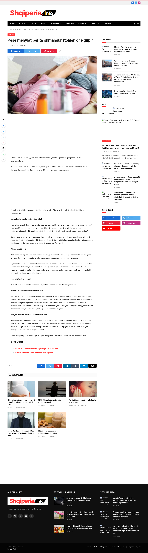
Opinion (107, 23)
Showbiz (82, 23)
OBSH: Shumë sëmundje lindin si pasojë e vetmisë (50, 401)
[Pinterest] (3, 142)
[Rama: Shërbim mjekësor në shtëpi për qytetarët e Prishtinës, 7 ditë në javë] (21, 420)
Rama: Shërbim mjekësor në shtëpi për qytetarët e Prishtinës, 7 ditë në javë (21, 433)
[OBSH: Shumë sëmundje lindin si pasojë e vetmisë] (52, 389)
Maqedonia (106, 141)
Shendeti (70, 23)
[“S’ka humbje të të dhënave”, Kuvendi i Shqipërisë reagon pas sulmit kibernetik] (107, 63)
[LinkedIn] (3, 137)
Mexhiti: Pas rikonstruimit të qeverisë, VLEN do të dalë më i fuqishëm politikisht (125, 49)
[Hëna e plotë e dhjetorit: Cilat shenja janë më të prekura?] (107, 94)
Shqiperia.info (18, 547)
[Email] (3, 148)
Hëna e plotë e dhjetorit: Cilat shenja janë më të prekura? (125, 92)
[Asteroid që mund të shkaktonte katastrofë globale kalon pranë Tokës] (59, 501)
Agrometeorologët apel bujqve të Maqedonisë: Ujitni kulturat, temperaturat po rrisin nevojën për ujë (127, 180)
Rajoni (22, 23)
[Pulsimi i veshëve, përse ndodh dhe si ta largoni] (83, 389)
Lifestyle (95, 23)
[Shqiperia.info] (33, 13)
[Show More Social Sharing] (60, 51)
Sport (44, 23)
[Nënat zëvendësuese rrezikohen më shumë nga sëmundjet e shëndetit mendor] (21, 389)
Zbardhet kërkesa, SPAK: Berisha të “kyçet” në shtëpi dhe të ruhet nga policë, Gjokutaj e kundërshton (127, 78)
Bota (34, 23)
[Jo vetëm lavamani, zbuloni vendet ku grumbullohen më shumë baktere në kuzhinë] (59, 515)
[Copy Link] (3, 159)
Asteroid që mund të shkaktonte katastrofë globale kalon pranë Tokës (78, 500)
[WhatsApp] (3, 153)
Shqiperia (103, 547)
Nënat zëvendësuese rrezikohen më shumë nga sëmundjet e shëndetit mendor (21, 402)
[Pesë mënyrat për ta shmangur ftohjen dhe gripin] (52, 85)
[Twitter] (3, 131)
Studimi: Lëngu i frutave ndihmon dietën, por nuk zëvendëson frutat (79, 527)
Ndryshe (55, 23)
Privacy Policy (12, 549)
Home (12, 23)
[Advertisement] (52, 135)
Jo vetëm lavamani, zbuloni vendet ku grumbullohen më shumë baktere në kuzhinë (80, 514)
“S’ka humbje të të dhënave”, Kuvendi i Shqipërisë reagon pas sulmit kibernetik (126, 63)
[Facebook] (3, 125)
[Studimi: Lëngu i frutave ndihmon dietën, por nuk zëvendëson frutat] (59, 529)
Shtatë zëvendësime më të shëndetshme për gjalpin (48, 432)
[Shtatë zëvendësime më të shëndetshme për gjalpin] (52, 420)
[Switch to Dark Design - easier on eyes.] (134, 23)
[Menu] (138, 23)
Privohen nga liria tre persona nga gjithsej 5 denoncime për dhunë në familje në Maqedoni (127, 166)
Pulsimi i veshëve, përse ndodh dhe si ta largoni (82, 401)
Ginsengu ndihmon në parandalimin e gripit (34, 353)
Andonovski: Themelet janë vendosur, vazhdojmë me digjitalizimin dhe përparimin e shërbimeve (126, 196)
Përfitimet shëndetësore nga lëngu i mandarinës (36, 349)
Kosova (112, 547)
